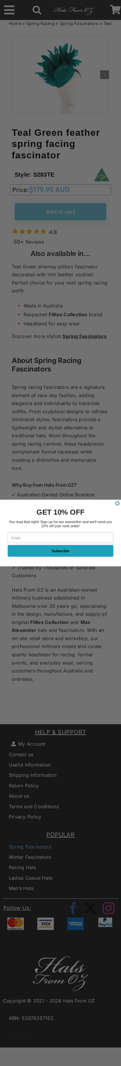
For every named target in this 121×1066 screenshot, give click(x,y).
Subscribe (60, 550)
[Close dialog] (117, 503)
